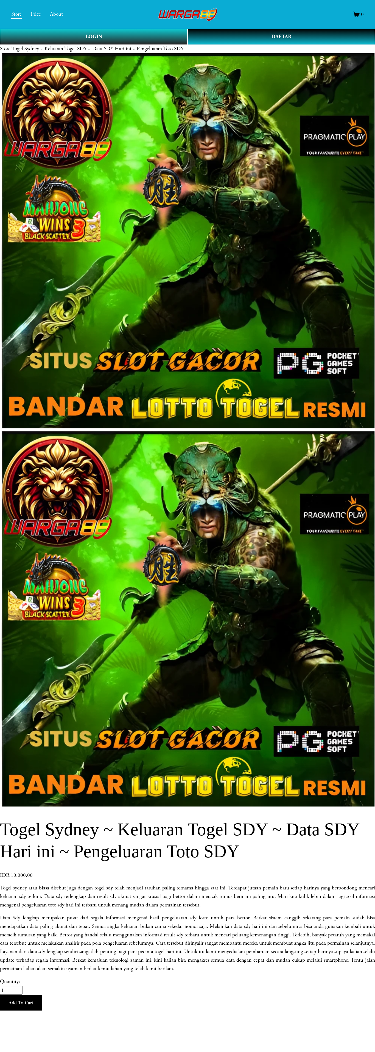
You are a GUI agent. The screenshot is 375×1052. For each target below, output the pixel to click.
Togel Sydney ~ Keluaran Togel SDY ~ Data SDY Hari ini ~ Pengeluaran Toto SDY (98, 48)
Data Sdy (10, 917)
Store (5, 48)
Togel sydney (13, 887)
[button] (21, 1003)
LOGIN (94, 37)
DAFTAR (281, 37)
